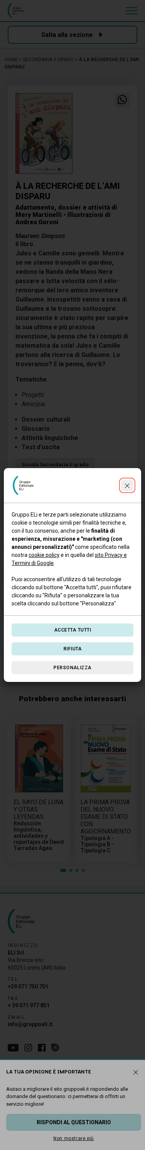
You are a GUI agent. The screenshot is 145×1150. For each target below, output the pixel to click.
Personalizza (72, 667)
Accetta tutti (72, 630)
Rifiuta (72, 649)
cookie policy (44, 555)
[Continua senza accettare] (127, 485)
